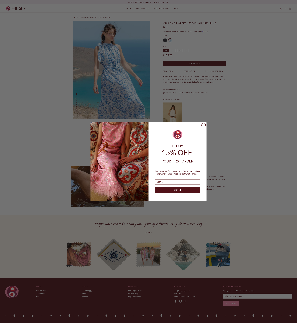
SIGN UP (177, 190)
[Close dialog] (204, 125)
